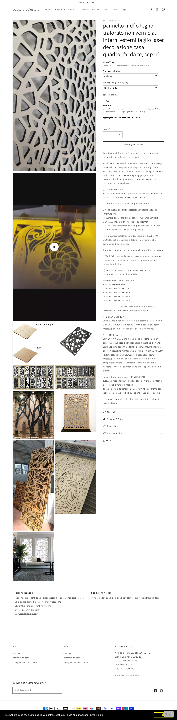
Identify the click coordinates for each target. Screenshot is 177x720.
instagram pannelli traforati (24, 662)
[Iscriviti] (59, 690)
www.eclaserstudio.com (26, 613)
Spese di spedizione (124, 66)
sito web (16, 653)
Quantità (106, 129)
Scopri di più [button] (97, 715)
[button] (59, 9)
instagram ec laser (20, 657)
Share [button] (108, 440)
